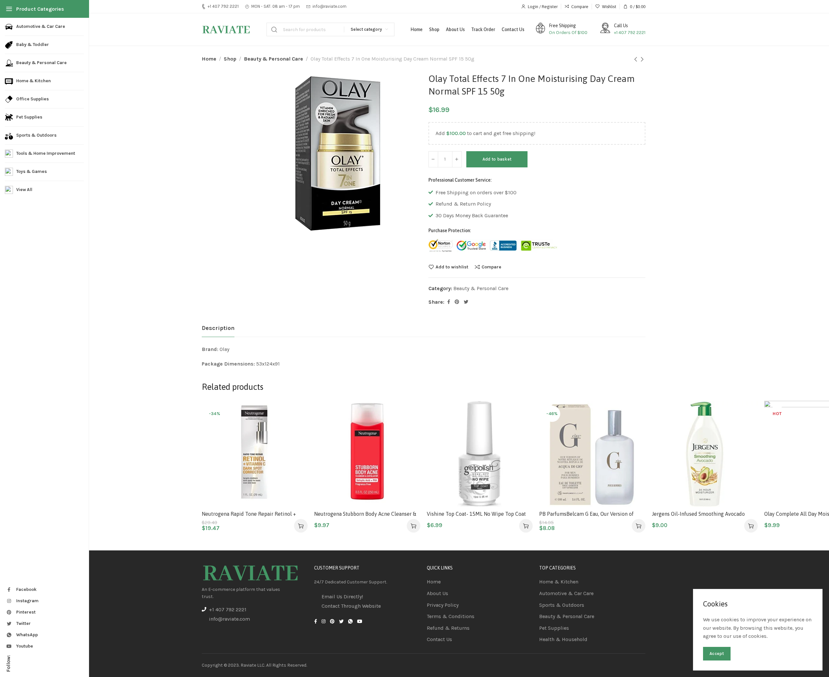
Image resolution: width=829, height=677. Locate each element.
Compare (491, 266)
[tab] (218, 328)
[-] (433, 159)
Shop (230, 59)
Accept (717, 653)
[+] (457, 159)
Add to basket (497, 159)
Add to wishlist (452, 266)
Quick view (296, 444)
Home (209, 59)
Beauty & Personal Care (273, 59)
